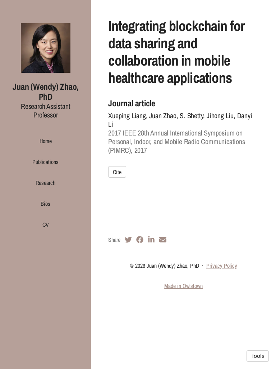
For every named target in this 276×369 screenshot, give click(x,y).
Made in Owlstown (183, 286)
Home (46, 141)
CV (45, 224)
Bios (45, 204)
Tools (257, 356)
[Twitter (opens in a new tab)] (128, 239)
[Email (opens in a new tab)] (162, 239)
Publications (45, 162)
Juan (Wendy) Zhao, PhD (45, 92)
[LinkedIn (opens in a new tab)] (151, 239)
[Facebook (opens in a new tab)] (139, 239)
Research (45, 183)
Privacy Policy (221, 266)
